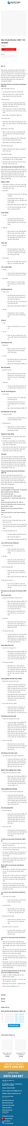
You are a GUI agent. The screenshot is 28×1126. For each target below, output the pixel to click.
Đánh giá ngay (14, 1025)
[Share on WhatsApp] (2, 56)
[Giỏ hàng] (26, 2)
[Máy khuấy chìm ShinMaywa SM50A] (7, 1044)
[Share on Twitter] (7, 56)
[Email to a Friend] (10, 56)
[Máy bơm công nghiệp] (14, 2)
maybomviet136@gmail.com (14, 1090)
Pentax (3, 54)
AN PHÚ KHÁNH (10, 976)
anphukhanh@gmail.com (12, 986)
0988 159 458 (11, 1088)
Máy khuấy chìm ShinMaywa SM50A (7, 1053)
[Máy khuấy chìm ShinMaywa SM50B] (20, 1044)
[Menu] (2, 2)
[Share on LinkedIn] (15, 56)
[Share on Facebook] (5, 56)
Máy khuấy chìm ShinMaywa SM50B (20, 1053)
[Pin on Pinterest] (13, 56)
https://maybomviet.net (14, 1093)
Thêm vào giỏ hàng (9, 49)
